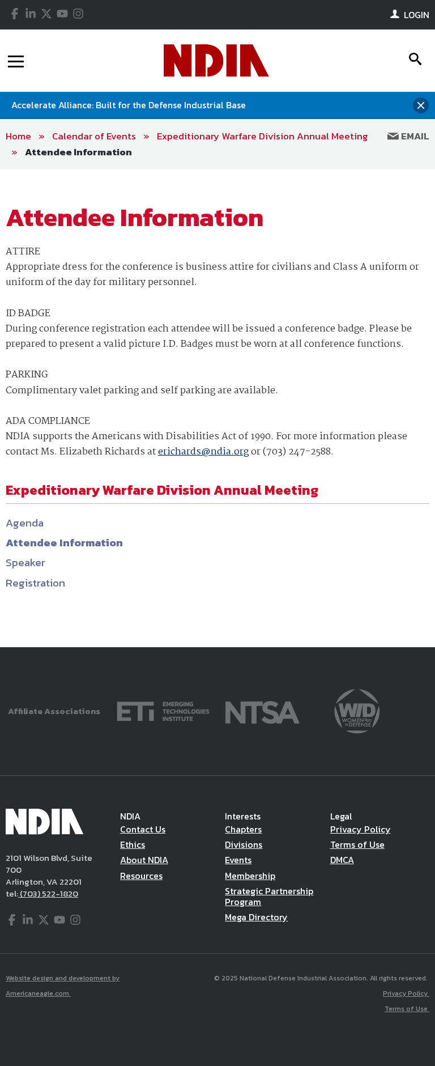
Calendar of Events (94, 136)
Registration (35, 583)
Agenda (25, 523)
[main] (217, 408)
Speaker (25, 562)
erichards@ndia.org (203, 452)
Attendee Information (78, 152)
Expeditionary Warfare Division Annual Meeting (262, 136)
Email (414, 136)
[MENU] (16, 60)
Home (18, 136)
